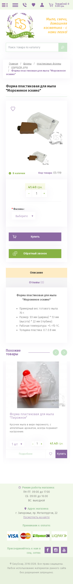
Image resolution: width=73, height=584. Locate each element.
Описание (36, 272)
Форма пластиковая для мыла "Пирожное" (32, 415)
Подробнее (26, 453)
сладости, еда (19, 67)
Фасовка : (19, 209)
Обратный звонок (35, 253)
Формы (27, 63)
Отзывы (36, 282)
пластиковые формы (49, 63)
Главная (13, 63)
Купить (61, 453)
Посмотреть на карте (36, 517)
